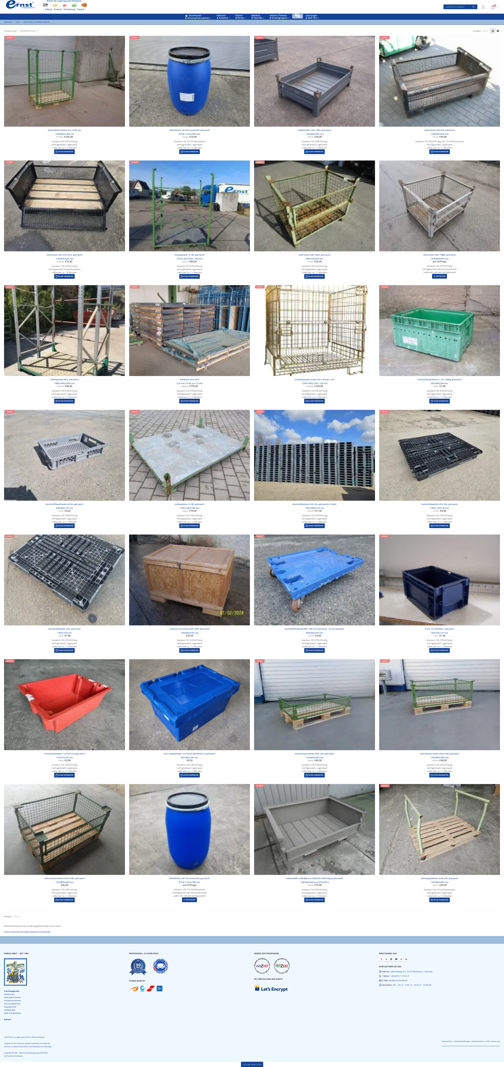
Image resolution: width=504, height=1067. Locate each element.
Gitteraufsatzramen (12, 997)
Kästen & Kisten (239, 16)
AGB (487, 1041)
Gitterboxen (9, 994)
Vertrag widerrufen (252, 1064)
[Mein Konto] (483, 7)
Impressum (495, 1041)
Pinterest (391, 959)
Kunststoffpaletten (12, 1003)
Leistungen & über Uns (311, 16)
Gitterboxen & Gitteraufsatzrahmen (197, 16)
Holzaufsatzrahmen (12, 1000)
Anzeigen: (477, 31)
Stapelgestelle (10, 1007)
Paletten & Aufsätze (222, 16)
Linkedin (406, 959)
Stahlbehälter (9, 1010)
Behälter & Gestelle (256, 16)
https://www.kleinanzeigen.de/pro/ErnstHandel (27, 931)
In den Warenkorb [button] (65, 152)
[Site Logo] (46, 5)
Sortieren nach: (10, 31)
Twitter (386, 959)
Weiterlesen (440, 276)
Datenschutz (447, 1041)
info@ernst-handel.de (398, 980)
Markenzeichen (478, 1041)
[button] (493, 31)
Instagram (401, 959)
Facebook (381, 959)
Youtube (396, 959)
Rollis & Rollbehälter (12, 1013)
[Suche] (473, 7)
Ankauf (7, 1019)
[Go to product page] (439, 206)
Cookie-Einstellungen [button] (461, 1041)
